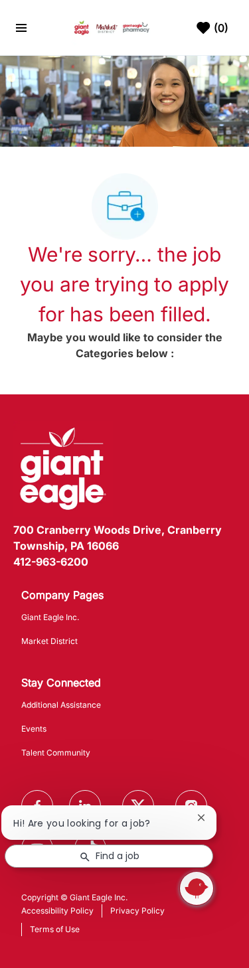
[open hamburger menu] (21, 28)
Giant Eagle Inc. (50, 617)
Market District (49, 641)
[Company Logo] (112, 27)
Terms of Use (55, 929)
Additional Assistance (61, 705)
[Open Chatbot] (196, 888)
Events (33, 729)
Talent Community (55, 753)
